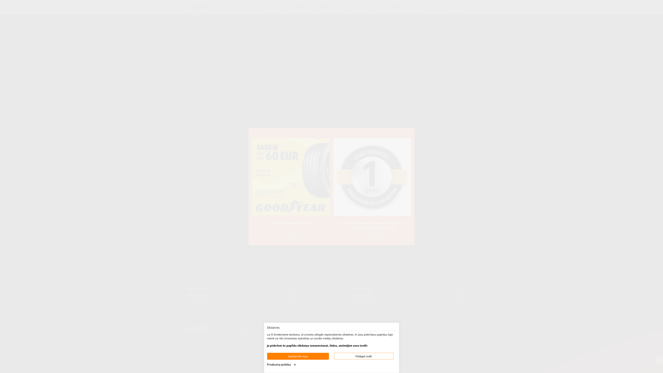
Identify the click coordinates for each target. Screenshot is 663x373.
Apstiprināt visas (298, 356)
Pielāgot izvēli (363, 356)
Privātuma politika (279, 364)
